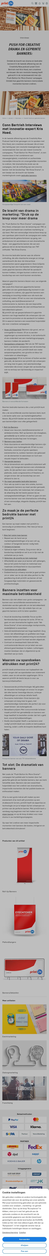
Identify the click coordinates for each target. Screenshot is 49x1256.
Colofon (22, 1232)
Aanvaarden (24, 1239)
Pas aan (24, 1251)
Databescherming (10, 1232)
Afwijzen (24, 1245)
